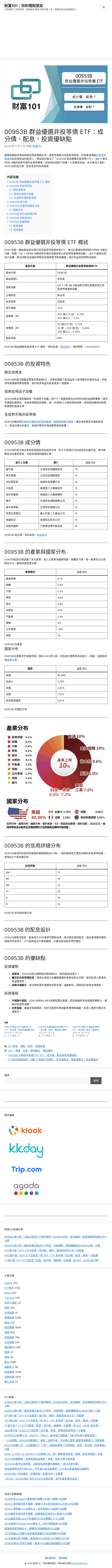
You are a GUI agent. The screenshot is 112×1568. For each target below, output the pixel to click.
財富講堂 (9, 1372)
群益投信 (65, 346)
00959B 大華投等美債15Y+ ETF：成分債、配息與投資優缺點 (42, 1055)
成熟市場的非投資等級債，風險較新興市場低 (48, 421)
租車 (6, 1352)
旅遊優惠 (9, 1337)
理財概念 (9, 1347)
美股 (6, 1357)
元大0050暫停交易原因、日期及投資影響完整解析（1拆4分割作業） (42, 1464)
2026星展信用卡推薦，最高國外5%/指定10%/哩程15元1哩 (36, 1538)
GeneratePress (80, 1563)
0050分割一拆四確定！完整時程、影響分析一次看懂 (33, 1473)
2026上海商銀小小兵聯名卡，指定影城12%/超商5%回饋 (35, 1508)
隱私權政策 (50, 1558)
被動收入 (9, 1367)
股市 (30, 1046)
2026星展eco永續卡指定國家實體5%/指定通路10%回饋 (35, 1533)
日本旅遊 (9, 1342)
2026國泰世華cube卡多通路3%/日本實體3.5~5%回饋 (34, 1518)
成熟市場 (12, 659)
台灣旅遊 (9, 1312)
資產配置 (40, 1046)
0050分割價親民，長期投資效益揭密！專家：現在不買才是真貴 (39, 1459)
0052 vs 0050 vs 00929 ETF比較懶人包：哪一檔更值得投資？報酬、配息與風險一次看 (53, 1454)
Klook (7, 1293)
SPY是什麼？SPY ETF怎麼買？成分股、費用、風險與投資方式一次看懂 (44, 1250)
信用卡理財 (10, 1302)
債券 (22, 1046)
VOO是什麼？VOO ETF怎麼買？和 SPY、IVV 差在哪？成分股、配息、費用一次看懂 (51, 1255)
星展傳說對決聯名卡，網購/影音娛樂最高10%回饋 (32, 1528)
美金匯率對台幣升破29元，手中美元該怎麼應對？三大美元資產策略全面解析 (46, 1468)
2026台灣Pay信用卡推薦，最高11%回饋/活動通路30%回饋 (37, 1543)
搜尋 (6, 1075)
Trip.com (9, 1297)
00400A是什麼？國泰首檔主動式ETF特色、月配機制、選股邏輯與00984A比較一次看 (52, 1245)
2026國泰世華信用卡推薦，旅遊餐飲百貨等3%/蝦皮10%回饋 (38, 1513)
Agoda (8, 1283)
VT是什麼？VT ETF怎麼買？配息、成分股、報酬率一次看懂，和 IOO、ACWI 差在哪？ (52, 1260)
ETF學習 (13, 1046)
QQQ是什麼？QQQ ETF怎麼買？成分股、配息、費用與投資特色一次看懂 (44, 1430)
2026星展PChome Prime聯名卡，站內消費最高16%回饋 (35, 1523)
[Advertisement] (56, 36)
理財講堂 (47, 1050)
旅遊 (6, 1332)
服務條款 (63, 1558)
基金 (6, 1322)
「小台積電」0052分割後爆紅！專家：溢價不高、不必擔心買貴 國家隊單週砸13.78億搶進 (54, 1440)
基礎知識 (9, 1317)
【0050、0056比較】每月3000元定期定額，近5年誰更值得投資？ (41, 1478)
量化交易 (9, 1381)
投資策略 (9, 1327)
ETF (10, 1050)
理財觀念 (35, 1050)
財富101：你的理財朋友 (23, 5)
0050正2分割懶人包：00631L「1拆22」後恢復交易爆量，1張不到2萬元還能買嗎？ (50, 1435)
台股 (25, 1050)
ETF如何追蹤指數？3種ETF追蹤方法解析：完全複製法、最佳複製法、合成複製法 (53, 1059)
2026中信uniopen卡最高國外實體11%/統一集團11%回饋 (35, 1499)
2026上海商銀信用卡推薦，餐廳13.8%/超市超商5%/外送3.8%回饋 (41, 1503)
